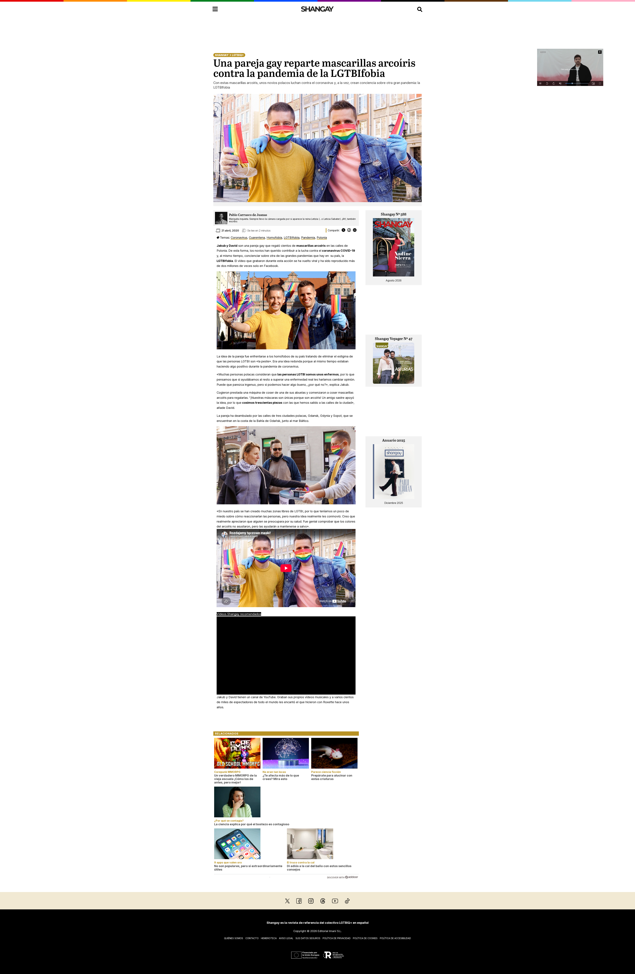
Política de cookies (365, 938)
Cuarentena (257, 237)
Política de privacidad (337, 938)
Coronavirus (239, 237)
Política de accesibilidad (395, 938)
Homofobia (274, 237)
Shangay (222, 55)
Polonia (322, 237)
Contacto (252, 938)
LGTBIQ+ (238, 55)
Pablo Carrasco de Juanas (248, 215)
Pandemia (308, 237)
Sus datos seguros (308, 938)
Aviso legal (286, 938)
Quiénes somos (233, 938)
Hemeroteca (269, 938)
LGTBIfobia (291, 237)
